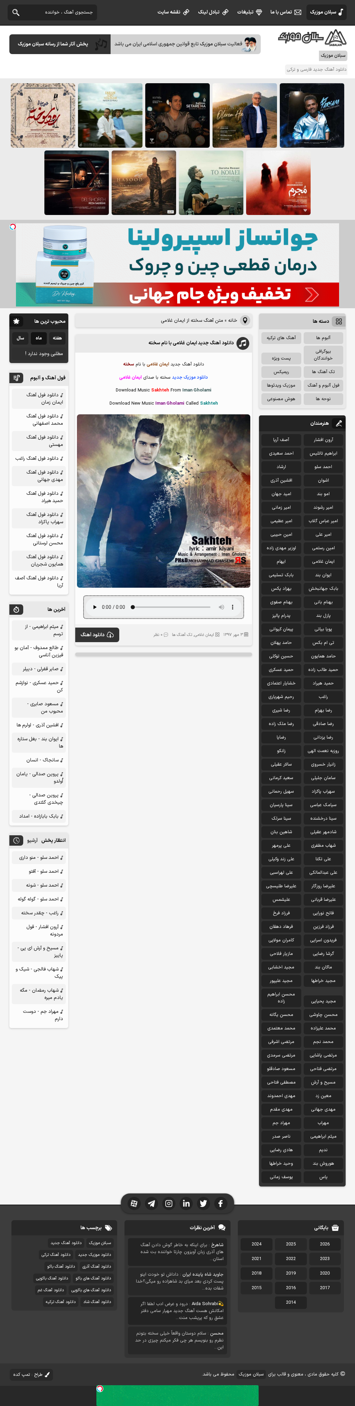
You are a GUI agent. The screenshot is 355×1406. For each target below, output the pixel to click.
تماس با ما (281, 12)
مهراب (323, 1123)
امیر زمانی (281, 507)
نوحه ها (323, 399)
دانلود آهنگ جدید (66, 1243)
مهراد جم (281, 1123)
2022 (291, 1259)
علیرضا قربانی (323, 899)
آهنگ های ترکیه (281, 338)
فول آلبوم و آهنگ (323, 385)
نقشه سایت (168, 12)
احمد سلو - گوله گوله (38, 899)
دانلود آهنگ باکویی (52, 1278)
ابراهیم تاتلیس (323, 453)
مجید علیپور (281, 980)
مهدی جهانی (323, 1109)
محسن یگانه (281, 1014)
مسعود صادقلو (281, 1069)
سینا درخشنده (323, 818)
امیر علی (323, 534)
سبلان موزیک (323, 12)
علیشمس (281, 899)
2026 (325, 1244)
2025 (291, 1244)
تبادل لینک (208, 12)
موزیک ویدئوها (281, 385)
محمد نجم (323, 1041)
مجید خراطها (323, 980)
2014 (291, 1302)
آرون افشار (323, 440)
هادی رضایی (281, 1150)
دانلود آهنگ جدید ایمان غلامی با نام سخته (191, 343)
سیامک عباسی (323, 805)
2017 (325, 1288)
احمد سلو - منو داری (39, 857)
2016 (291, 1288)
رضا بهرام (323, 710)
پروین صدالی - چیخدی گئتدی (46, 799)
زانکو (281, 751)
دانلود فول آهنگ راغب (37, 458)
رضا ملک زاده (281, 724)
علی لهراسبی (281, 872)
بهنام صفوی (281, 602)
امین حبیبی (281, 534)
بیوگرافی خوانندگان (323, 355)
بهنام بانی (323, 602)
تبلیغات (245, 12)
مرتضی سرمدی (281, 1055)
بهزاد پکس (281, 588)
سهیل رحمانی (281, 791)
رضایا (281, 737)
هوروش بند (323, 1163)
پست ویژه (281, 358)
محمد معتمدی (281, 1028)
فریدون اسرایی (323, 940)
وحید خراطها (281, 1163)
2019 (291, 1273)
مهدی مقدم (281, 1109)
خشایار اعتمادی (281, 683)
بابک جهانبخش (323, 588)
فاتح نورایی (323, 913)
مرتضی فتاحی (323, 1069)
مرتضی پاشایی (323, 1055)
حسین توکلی (281, 656)
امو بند (323, 494)
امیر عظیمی (281, 521)
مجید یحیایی (323, 1001)
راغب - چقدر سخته (40, 913)
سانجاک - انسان (42, 760)
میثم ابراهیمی (323, 1136)
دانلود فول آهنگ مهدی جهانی (44, 476)
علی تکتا (323, 859)
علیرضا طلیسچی (281, 886)
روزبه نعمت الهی (323, 751)
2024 (256, 1244)
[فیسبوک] (220, 1203)
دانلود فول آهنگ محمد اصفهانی (44, 420)
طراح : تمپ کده (28, 1374)
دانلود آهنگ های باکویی (91, 1290)
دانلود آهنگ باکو (61, 1266)
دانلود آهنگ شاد (97, 1302)
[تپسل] (12, 226)
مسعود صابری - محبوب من (45, 707)
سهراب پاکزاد (323, 791)
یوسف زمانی (281, 1177)
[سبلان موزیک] (312, 43)
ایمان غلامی (204, 635)
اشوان (323, 480)
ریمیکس (281, 372)
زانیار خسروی (323, 764)
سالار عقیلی (281, 764)
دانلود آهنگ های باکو (93, 1278)
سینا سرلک (281, 818)
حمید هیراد (323, 683)
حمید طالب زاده (323, 669)
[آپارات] (134, 1203)
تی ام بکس (323, 642)
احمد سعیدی (281, 453)
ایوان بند (323, 575)
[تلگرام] (151, 1203)
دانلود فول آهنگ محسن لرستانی (44, 539)
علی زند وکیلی (281, 859)
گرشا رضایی (323, 953)
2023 (325, 1259)
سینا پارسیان (281, 805)
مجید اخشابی (281, 967)
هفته (57, 338)
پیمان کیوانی (281, 629)
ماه (39, 338)
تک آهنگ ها (182, 635)
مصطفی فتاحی (281, 1082)
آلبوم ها (323, 338)
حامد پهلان (281, 642)
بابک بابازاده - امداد (39, 816)
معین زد (323, 1096)
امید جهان (281, 494)
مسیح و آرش (323, 1082)
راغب (323, 696)
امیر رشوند (323, 507)
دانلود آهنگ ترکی (56, 1255)
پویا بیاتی (323, 629)
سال (20, 338)
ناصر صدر (281, 1136)
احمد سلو (323, 467)
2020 (325, 1273)
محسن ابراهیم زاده (281, 998)
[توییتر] (203, 1203)
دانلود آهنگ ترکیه (61, 1302)
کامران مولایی (281, 940)
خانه (232, 320)
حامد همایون (323, 656)
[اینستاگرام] (168, 1203)
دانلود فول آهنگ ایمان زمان (44, 398)
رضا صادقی (323, 724)
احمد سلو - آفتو (44, 871)
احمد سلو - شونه (42, 885)
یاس (323, 1177)
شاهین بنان (281, 832)
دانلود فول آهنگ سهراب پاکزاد (44, 518)
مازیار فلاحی (281, 953)
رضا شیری (281, 710)
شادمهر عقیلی (323, 832)
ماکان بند (323, 967)
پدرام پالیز (281, 615)
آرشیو (32, 840)
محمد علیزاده (323, 1028)
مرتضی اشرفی (281, 1041)
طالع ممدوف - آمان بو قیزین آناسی (39, 651)
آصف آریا (281, 440)
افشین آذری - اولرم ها (38, 725)
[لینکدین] (186, 1203)
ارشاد (281, 467)
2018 (256, 1273)
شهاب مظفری (323, 845)
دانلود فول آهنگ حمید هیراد (44, 497)
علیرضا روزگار (323, 886)
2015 (256, 1288)
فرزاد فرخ (281, 913)
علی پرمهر (281, 845)
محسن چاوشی (323, 1014)
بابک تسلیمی (281, 575)
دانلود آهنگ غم (51, 1290)
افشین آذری (281, 480)
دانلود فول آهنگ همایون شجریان (44, 560)
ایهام (281, 561)
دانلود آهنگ (92, 635)
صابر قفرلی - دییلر (41, 669)
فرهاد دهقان (281, 926)
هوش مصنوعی (281, 399)
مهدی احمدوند (281, 1096)
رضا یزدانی (323, 737)
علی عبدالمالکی (323, 872)
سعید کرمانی (281, 778)
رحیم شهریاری (281, 696)
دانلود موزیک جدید (94, 1255)
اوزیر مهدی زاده (281, 548)
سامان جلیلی (323, 778)
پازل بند (323, 615)
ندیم (323, 1150)
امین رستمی (323, 548)
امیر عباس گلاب (323, 521)
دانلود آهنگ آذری (97, 1266)
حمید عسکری (281, 669)
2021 (256, 1259)
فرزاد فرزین (323, 926)
